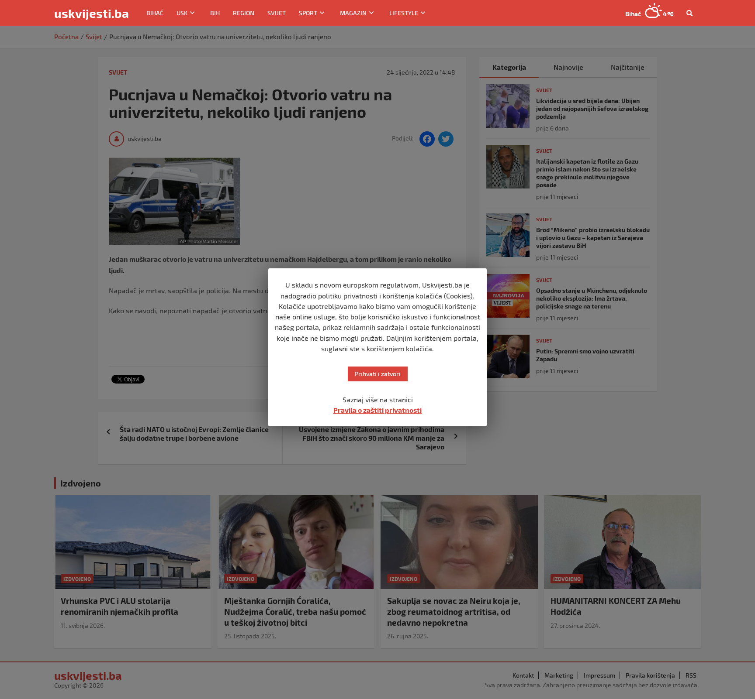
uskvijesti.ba (91, 13)
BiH (215, 13)
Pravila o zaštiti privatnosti (377, 410)
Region (243, 13)
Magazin (353, 13)
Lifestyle (403, 13)
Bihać (154, 13)
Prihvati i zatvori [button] (378, 373)
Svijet (276, 13)
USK (182, 13)
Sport (308, 13)
